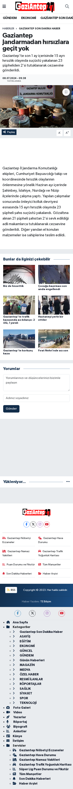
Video (17, 712)
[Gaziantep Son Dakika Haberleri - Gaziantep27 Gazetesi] (34, 7)
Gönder (11, 408)
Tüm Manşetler (51, 564)
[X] (33, 524)
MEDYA (24, 669)
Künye (17, 736)
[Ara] (67, 6)
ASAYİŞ (25, 636)
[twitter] (32, 613)
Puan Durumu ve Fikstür (21, 564)
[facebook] (17, 613)
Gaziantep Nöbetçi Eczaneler (16, 540)
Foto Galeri (21, 707)
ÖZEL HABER (29, 674)
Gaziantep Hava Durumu (50, 540)
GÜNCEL (26, 650)
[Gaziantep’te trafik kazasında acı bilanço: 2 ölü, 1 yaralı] (19, 305)
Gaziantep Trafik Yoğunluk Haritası (50, 553)
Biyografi (20, 726)
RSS (12, 590)
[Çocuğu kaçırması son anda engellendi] (54, 274)
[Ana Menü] (4, 6)
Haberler (8, 28)
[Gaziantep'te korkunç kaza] (19, 338)
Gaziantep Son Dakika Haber (39, 28)
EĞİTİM (25, 641)
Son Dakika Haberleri (19, 573)
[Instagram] (40, 524)
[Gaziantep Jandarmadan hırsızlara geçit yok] (36, 106)
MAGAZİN (27, 664)
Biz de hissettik (13, 286)
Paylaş (11, 132)
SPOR (23, 698)
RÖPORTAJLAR (30, 683)
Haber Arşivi (50, 573)
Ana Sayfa (20, 622)
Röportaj (20, 721)
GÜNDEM (10, 18)
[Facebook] (26, 524)
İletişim (18, 740)
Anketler (20, 731)
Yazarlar (19, 717)
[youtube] (61, 613)
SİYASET (25, 693)
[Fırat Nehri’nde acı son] (54, 338)
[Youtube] (47, 524)
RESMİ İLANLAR (31, 679)
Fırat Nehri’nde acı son (53, 350)
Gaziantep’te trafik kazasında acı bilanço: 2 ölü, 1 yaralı (19, 319)
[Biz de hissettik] (19, 274)
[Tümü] (68, 481)
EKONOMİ (28, 18)
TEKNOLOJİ (28, 702)
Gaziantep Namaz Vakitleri (16, 553)
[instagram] (47, 613)
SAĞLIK (25, 688)
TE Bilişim (45, 601)
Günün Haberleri (31, 660)
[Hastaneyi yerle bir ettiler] (54, 305)
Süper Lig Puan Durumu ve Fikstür (44, 769)
